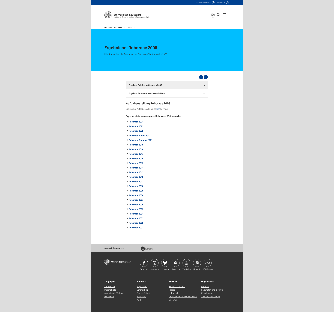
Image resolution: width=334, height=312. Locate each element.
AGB (139, 299)
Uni (203, 3)
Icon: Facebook (144, 263)
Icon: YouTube (186, 263)
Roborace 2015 (136, 163)
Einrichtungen (207, 293)
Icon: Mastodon (176, 263)
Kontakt (149, 248)
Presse (172, 289)
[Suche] (218, 14)
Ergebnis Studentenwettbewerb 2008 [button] (147, 93)
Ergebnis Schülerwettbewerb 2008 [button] (145, 85)
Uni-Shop (173, 299)
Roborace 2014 (136, 167)
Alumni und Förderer (113, 293)
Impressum (142, 286)
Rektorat (205, 286)
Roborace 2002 (136, 222)
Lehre (110, 27)
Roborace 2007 (136, 199)
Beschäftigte (110, 289)
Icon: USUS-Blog (208, 263)
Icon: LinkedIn (197, 263)
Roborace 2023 (136, 126)
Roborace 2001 (136, 227)
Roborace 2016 (136, 158)
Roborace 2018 (136, 149)
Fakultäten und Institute (212, 289)
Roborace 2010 (136, 186)
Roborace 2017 (136, 153)
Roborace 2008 (136, 195)
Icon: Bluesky (165, 263)
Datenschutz (142, 289)
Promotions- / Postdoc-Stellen (183, 296)
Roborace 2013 (136, 172)
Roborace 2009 (136, 190)
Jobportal (173, 293)
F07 (221, 3)
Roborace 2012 (136, 176)
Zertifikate (141, 296)
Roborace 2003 (136, 218)
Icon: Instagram (155, 263)
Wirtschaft (109, 296)
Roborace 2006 (136, 204)
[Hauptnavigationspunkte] (224, 14)
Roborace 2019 (136, 144)
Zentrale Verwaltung (210, 296)
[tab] (167, 85)
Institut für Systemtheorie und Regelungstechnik (105, 27)
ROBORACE (118, 27)
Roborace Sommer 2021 (140, 140)
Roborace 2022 (136, 130)
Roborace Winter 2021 (139, 135)
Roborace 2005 (136, 209)
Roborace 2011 (136, 181)
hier (158, 108)
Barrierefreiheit (143, 293)
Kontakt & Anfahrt (177, 286)
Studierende (109, 286)
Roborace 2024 (136, 121)
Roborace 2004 (136, 213)
